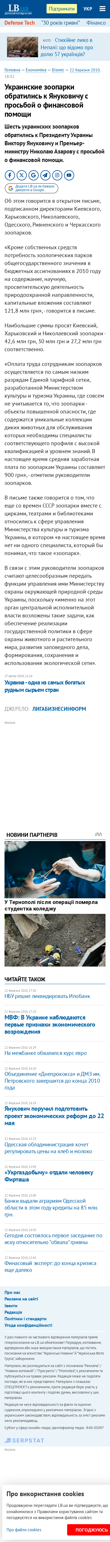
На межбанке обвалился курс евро (46, 1053)
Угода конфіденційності (28, 1325)
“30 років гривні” (60, 22)
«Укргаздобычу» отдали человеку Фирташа (49, 1175)
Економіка (36, 69)
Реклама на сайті (21, 1299)
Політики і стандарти (26, 1318)
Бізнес (58, 69)
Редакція (13, 1312)
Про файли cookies (23, 1529)
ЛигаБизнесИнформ (59, 708)
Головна (12, 69)
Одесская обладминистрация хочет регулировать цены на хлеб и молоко (48, 1148)
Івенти (11, 1305)
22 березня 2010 (85, 69)
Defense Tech (20, 22)
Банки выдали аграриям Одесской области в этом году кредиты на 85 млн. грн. (51, 1207)
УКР (87, 9)
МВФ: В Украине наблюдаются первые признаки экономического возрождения (50, 1024)
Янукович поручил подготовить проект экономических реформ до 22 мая (54, 1115)
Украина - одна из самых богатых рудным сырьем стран (45, 686)
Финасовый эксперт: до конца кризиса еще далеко (50, 1266)
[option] (55, 47)
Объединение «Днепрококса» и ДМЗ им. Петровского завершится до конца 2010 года (52, 1080)
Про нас (12, 1292)
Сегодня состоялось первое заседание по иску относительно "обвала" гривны (53, 1239)
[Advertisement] (55, 768)
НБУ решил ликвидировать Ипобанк (47, 996)
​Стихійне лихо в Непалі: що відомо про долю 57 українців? (67, 47)
